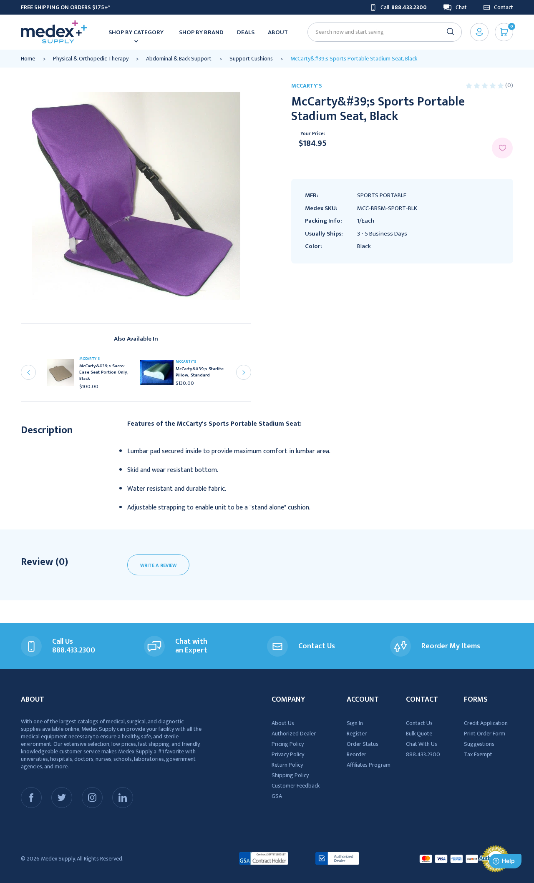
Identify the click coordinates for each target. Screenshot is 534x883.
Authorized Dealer (294, 733)
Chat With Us (421, 744)
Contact (503, 7)
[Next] (243, 372)
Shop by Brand (201, 32)
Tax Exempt (478, 754)
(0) (509, 85)
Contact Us (419, 723)
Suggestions (479, 744)
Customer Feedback (296, 785)
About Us (283, 723)
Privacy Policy (288, 754)
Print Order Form (484, 733)
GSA (277, 796)
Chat (461, 7)
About (278, 32)
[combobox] (381, 32)
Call (403, 7)
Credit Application (486, 723)
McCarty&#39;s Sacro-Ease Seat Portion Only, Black (103, 372)
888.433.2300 (423, 754)
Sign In (355, 723)
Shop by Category (136, 32)
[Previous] (28, 372)
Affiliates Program (368, 765)
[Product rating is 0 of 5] (485, 85)
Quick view (63, 374)
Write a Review (158, 565)
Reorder (356, 754)
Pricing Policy (288, 744)
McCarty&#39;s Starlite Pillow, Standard (200, 372)
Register (357, 733)
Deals (245, 32)
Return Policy (287, 765)
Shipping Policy (290, 775)
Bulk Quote (419, 733)
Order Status (362, 744)
